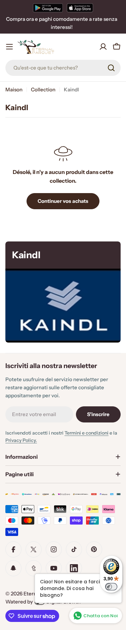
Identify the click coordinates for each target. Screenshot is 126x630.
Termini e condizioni (87, 433)
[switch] (111, 586)
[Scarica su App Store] (80, 7)
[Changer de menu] (9, 47)
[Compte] (103, 47)
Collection (43, 89)
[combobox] (63, 68)
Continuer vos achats (63, 201)
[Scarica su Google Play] (48, 7)
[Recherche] (111, 68)
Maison (14, 89)
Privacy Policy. (21, 440)
